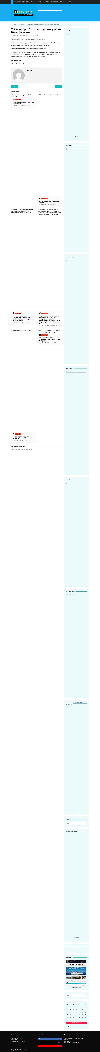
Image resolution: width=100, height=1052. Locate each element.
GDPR (70, 2)
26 (73, 1017)
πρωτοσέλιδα (73, 987)
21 (79, 1015)
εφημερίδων (79, 987)
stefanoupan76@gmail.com (18, 1041)
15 (82, 1012)
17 (67, 1015)
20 (76, 1015)
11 (70, 1012)
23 (86, 1015)
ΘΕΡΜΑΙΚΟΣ (17, 2)
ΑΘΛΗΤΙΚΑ (33, 2)
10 (67, 1012)
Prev (15, 87)
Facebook (12, 63)
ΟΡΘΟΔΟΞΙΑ (41, 2)
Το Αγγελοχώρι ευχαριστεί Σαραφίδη (21, 437)
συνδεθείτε (30, 449)
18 (70, 1015)
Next (58, 87)
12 (73, 1012)
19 (73, 1015)
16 (86, 1012)
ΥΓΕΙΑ (47, 2)
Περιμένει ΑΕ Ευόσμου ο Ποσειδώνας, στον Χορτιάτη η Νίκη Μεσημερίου (50, 339)
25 (70, 1017)
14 (79, 1012)
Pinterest (23, 63)
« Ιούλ (67, 1026)
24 (67, 1017)
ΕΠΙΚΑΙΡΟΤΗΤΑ (55, 2)
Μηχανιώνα (14, 1038)
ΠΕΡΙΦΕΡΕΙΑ (25, 2)
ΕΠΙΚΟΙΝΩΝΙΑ (64, 2)
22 (82, 1015)
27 (76, 1017)
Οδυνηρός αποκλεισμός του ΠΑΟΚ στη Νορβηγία (23, 102)
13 (76, 1012)
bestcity (14, 35)
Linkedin (20, 63)
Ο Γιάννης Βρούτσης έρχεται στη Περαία (49, 201)
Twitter (16, 63)
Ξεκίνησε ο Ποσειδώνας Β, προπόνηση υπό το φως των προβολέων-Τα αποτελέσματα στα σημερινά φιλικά (23, 318)
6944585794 (14, 1039)
